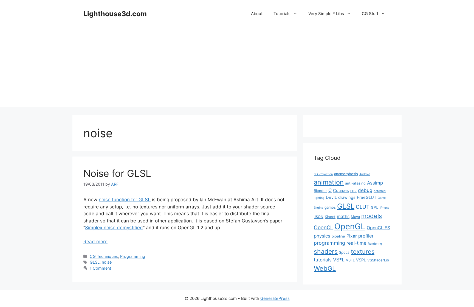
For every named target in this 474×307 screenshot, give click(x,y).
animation (329, 182)
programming (329, 243)
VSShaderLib (378, 260)
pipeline (338, 236)
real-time (356, 243)
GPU (375, 207)
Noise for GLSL (117, 173)
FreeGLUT (366, 197)
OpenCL (323, 227)
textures (362, 251)
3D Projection (323, 174)
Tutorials (281, 13)
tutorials (323, 260)
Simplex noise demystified (114, 227)
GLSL (95, 262)
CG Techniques (104, 256)
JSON (318, 216)
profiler (366, 236)
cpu (353, 190)
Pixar (351, 236)
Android (364, 174)
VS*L (339, 260)
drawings (347, 197)
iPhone (384, 208)
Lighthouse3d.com (115, 14)
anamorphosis (346, 174)
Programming (132, 256)
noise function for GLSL (125, 199)
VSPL (361, 260)
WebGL (325, 268)
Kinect (330, 216)
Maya (355, 216)
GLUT (362, 207)
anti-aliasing (355, 183)
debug (365, 190)
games (330, 207)
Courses (341, 190)
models (371, 215)
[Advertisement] (237, 68)
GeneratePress (275, 298)
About (257, 13)
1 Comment (100, 268)
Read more (95, 241)
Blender (320, 190)
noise (107, 262)
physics (322, 236)
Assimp (375, 183)
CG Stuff (370, 13)
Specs (344, 252)
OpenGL (349, 226)
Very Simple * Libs (326, 13)
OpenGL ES (378, 227)
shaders (326, 251)
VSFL (350, 260)
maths (343, 216)
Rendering (375, 243)
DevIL (331, 197)
